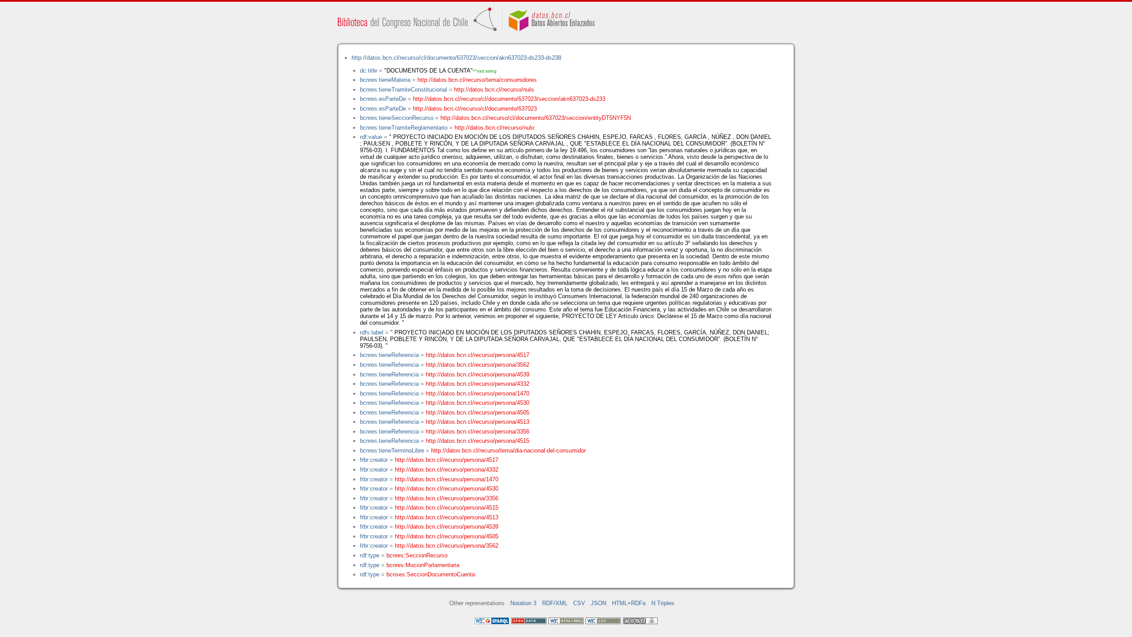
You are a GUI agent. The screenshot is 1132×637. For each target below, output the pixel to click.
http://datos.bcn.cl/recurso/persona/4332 (477, 383)
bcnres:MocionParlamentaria (422, 565)
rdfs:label (371, 332)
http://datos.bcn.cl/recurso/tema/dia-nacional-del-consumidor (508, 450)
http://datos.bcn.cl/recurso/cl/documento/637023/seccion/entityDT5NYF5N (535, 118)
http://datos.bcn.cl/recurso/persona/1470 (477, 393)
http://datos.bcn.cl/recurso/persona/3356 (477, 431)
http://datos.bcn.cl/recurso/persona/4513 (477, 421)
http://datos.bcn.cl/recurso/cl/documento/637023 (475, 108)
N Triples (662, 603)
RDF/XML (554, 603)
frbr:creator (374, 460)
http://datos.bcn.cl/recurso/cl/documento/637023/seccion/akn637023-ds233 (509, 99)
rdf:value (371, 137)
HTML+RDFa (629, 603)
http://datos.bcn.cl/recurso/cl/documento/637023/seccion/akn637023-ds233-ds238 (456, 57)
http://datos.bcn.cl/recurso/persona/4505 (477, 412)
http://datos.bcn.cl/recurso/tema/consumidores (477, 80)
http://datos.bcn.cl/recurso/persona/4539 (477, 374)
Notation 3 (523, 603)
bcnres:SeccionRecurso (416, 555)
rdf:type (369, 555)
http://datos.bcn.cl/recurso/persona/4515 (477, 440)
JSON (598, 603)
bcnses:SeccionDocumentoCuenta (430, 574)
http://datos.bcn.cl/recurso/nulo (494, 89)
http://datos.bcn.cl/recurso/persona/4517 (477, 355)
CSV (579, 603)
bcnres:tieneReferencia (389, 355)
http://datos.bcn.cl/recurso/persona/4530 (477, 402)
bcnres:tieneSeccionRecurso (396, 118)
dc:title (368, 70)
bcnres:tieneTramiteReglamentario (403, 127)
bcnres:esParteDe (383, 99)
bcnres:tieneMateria (385, 80)
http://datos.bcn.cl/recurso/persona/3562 (477, 364)
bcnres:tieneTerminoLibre (392, 450)
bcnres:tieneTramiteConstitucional (403, 89)
